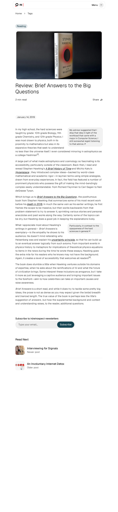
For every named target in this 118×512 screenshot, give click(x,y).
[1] (38, 154)
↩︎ (85, 144)
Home (18, 13)
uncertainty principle (63, 239)
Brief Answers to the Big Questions (57, 196)
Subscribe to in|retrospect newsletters (36, 318)
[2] (89, 257)
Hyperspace (22, 172)
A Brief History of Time (58, 168)
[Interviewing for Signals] (59, 350)
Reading (21, 26)
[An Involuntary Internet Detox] (59, 365)
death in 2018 (34, 204)
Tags (30, 13)
